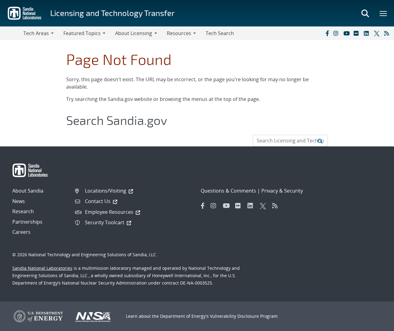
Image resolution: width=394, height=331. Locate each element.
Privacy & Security (282, 190)
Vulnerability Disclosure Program (244, 316)
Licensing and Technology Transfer (112, 13)
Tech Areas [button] (36, 33)
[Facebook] (327, 33)
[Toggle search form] (365, 13)
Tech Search (220, 33)
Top (375, 324)
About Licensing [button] (133, 33)
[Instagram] (337, 33)
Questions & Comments (228, 190)
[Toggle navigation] (11, 33)
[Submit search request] (320, 140)
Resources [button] (179, 33)
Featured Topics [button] (82, 33)
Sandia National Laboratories (42, 268)
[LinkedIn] (367, 33)
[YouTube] (347, 33)
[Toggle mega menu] (383, 13)
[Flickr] (357, 33)
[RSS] (388, 33)
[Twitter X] (377, 33)
